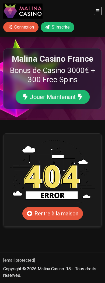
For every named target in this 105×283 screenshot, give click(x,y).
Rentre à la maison (56, 213)
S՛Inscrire (61, 27)
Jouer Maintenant (52, 96)
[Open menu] (98, 11)
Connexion (24, 27)
